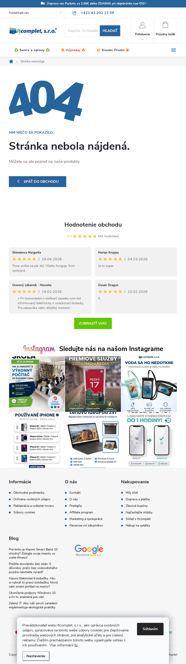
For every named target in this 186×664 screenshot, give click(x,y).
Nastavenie (36, 656)
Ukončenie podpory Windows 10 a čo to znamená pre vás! (32, 595)
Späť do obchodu (41, 181)
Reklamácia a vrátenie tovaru (33, 506)
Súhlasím (150, 628)
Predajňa (75, 506)
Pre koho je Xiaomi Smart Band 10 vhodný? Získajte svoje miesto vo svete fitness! (33, 553)
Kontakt (75, 493)
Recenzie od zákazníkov (86, 525)
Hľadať (110, 30)
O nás (73, 499)
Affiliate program (81, 512)
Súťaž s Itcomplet (138, 519)
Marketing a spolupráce (85, 519)
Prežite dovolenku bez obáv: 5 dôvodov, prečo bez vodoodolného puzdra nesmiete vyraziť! (33, 568)
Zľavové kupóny (137, 506)
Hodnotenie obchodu (93, 225)
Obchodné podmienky (28, 493)
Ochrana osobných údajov (31, 499)
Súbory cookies (24, 512)
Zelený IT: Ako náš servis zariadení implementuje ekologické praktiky (33, 605)
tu (76, 645)
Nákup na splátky (138, 525)
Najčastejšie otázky (139, 512)
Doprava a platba (137, 499)
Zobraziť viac (93, 323)
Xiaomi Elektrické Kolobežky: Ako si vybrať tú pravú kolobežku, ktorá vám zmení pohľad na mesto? (33, 582)
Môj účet (132, 493)
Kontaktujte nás (19, 13)
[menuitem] (32, 50)
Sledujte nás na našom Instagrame (111, 348)
